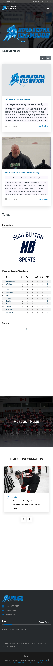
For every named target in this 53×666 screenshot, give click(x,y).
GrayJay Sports (10, 2)
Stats (14, 497)
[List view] (48, 58)
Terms (34, 662)
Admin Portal (44, 622)
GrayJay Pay (26, 662)
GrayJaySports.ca (42, 660)
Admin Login (46, 2)
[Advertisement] (26, 358)
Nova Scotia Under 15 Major (15, 629)
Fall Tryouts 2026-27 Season (17, 99)
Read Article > (42, 126)
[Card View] (43, 58)
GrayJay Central (15, 662)
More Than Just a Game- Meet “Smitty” (22, 172)
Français (36, 2)
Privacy (40, 662)
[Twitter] (25, 656)
